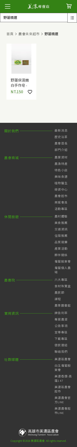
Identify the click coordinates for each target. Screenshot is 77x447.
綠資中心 (61, 190)
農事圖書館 (63, 305)
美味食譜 (61, 177)
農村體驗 (61, 216)
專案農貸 (61, 319)
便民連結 (61, 345)
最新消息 (61, 130)
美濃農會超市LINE (63, 411)
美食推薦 (61, 223)
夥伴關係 (61, 255)
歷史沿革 (61, 137)
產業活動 (61, 249)
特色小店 (61, 170)
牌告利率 (61, 313)
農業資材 (61, 157)
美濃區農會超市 (63, 389)
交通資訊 (61, 229)
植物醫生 (61, 183)
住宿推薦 (61, 236)
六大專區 (61, 280)
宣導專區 (61, 332)
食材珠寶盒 (63, 286)
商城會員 (61, 202)
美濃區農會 (63, 359)
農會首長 (61, 143)
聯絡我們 (61, 352)
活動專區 (61, 209)
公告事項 (61, 326)
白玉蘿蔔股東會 (63, 368)
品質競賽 (61, 242)
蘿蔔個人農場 (63, 270)
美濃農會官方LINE (63, 400)
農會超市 (61, 196)
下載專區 (61, 339)
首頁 (9, 34)
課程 (58, 299)
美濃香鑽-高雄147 (63, 378)
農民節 (59, 293)
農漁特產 (61, 164)
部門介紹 (61, 150)
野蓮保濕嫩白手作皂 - (20, 82)
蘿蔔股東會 (63, 261)
